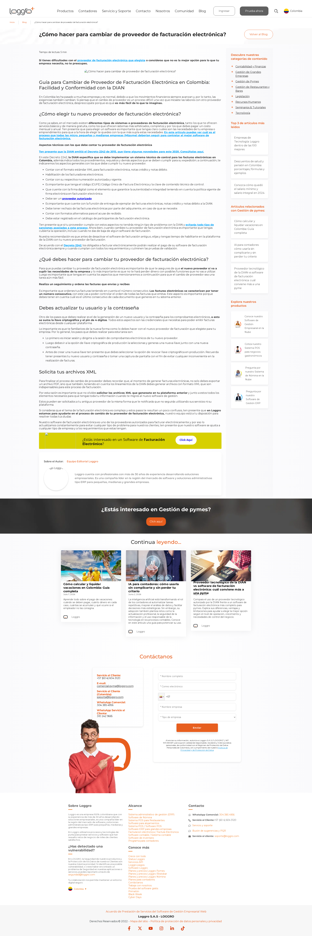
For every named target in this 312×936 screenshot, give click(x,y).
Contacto (143, 11)
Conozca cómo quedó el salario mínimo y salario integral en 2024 (249, 189)
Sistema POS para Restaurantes (146, 820)
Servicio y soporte (202, 825)
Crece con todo (137, 856)
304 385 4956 (105, 705)
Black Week (135, 894)
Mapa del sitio (139, 921)
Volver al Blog (259, 34)
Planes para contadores (141, 879)
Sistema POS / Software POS (145, 826)
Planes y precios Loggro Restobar (147, 873)
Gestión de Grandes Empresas (248, 74)
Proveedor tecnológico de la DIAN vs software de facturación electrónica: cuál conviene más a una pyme (249, 278)
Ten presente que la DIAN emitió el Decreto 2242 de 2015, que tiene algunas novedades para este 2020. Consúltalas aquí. (121, 151)
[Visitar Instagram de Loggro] (161, 928)
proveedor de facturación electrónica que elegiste (111, 60)
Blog (202, 11)
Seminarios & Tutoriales (250, 107)
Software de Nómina (140, 817)
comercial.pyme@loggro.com (115, 686)
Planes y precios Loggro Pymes (146, 870)
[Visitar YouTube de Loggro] (150, 928)
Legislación (242, 96)
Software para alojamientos (143, 823)
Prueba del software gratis (143, 888)
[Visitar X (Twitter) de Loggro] (140, 928)
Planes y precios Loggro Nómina (147, 876)
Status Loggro (136, 859)
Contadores (87, 11)
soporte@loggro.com (110, 697)
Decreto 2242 (72, 245)
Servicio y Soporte (116, 11)
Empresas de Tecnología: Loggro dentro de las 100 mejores (246, 143)
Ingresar (224, 11)
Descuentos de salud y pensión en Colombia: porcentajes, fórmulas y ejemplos (249, 167)
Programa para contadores (143, 840)
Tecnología (242, 113)
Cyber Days (134, 897)
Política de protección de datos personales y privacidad (186, 921)
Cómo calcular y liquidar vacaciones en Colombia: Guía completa (248, 227)
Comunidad (184, 11)
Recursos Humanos (248, 101)
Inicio (12, 22)
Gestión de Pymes (247, 81)
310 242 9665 (105, 716)
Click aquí (156, 521)
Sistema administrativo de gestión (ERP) (151, 814)
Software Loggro (138, 867)
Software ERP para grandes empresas (149, 829)
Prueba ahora (254, 11)
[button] (161, 696)
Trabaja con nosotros (140, 885)
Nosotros (163, 11)
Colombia (80, 889)
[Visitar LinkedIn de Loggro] (172, 928)
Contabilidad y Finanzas (250, 66)
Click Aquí (186, 440)
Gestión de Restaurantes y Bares (252, 88)
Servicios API (135, 862)
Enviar (197, 727)
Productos (65, 11)
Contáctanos (135, 882)
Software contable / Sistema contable (149, 834)
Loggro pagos (136, 865)
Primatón (133, 891)
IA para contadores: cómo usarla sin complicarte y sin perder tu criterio (246, 250)
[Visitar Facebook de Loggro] (129, 928)
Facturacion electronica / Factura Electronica (153, 832)
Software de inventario (141, 837)
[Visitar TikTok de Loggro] (182, 928)
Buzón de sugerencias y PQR (209, 830)
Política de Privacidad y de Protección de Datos (204, 748)
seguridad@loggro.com (81, 874)
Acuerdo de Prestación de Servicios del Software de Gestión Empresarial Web (156, 911)
